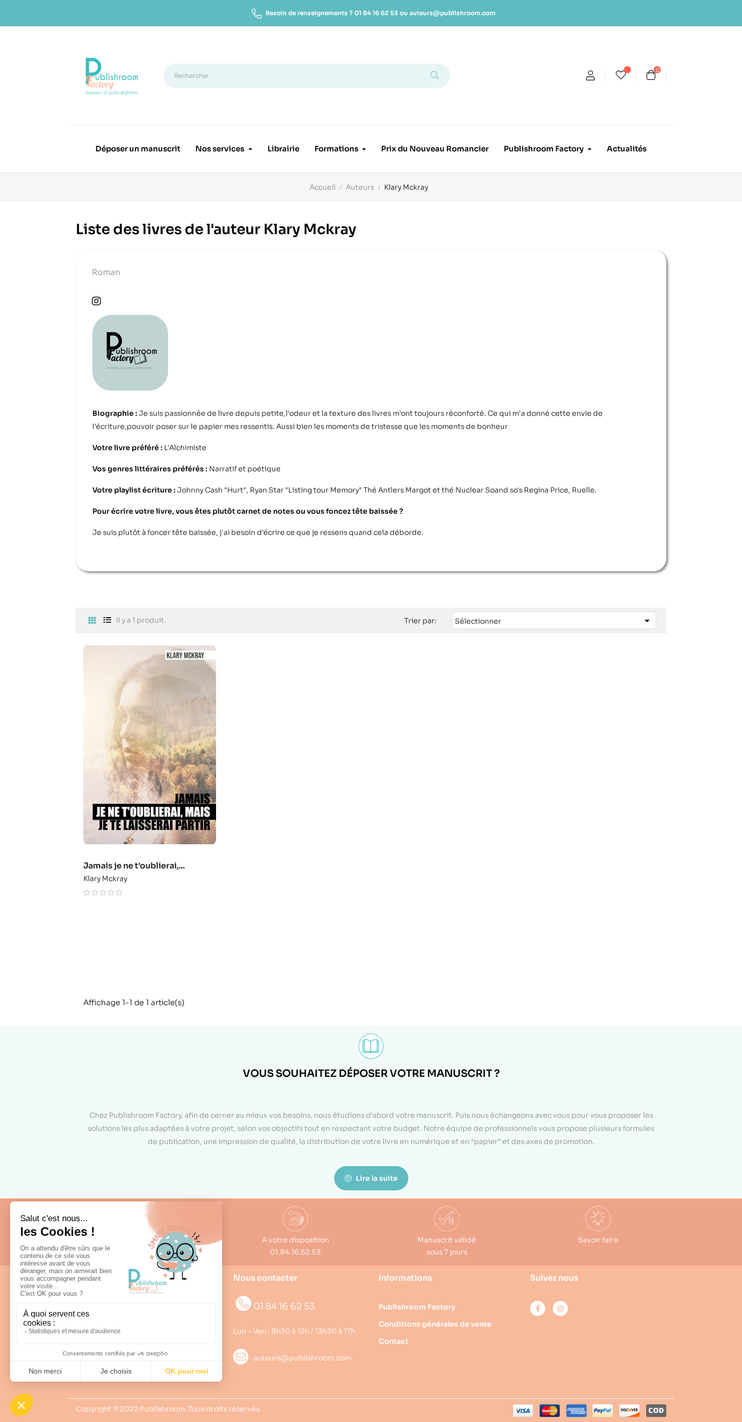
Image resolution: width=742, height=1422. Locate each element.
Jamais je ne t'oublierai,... (134, 865)
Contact (393, 1341)
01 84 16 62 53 (376, 13)
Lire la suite (376, 1178)
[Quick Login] (590, 76)
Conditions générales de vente (435, 1324)
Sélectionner (554, 621)
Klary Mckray (105, 877)
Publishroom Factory (417, 1306)
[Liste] (107, 620)
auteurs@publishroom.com (452, 13)
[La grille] (92, 621)
